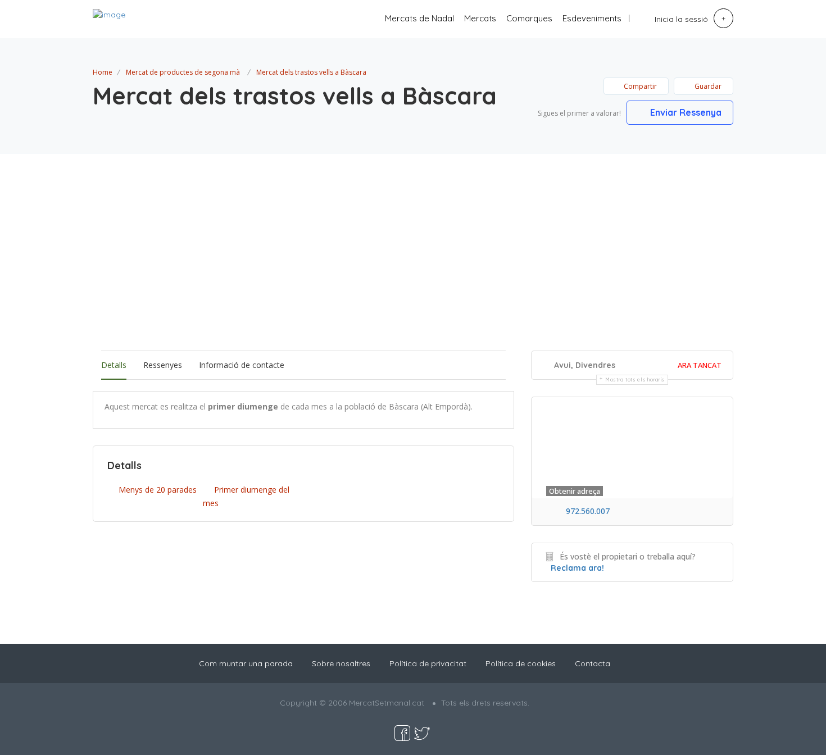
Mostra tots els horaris (635, 379)
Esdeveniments (591, 18)
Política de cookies (520, 663)
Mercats (480, 18)
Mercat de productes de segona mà (183, 72)
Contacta (592, 663)
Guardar (707, 86)
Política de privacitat (427, 663)
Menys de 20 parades (158, 489)
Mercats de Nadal (419, 18)
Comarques (529, 18)
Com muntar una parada (246, 663)
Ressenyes (162, 365)
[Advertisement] (413, 265)
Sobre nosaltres (341, 663)
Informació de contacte (241, 365)
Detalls (113, 365)
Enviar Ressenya (684, 112)
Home (102, 72)
